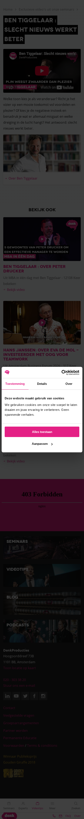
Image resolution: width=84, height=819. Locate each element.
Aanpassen (40, 443)
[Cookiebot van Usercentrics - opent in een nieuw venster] (61, 372)
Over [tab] (68, 383)
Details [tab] (42, 383)
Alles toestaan (42, 432)
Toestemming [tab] (15, 383)
